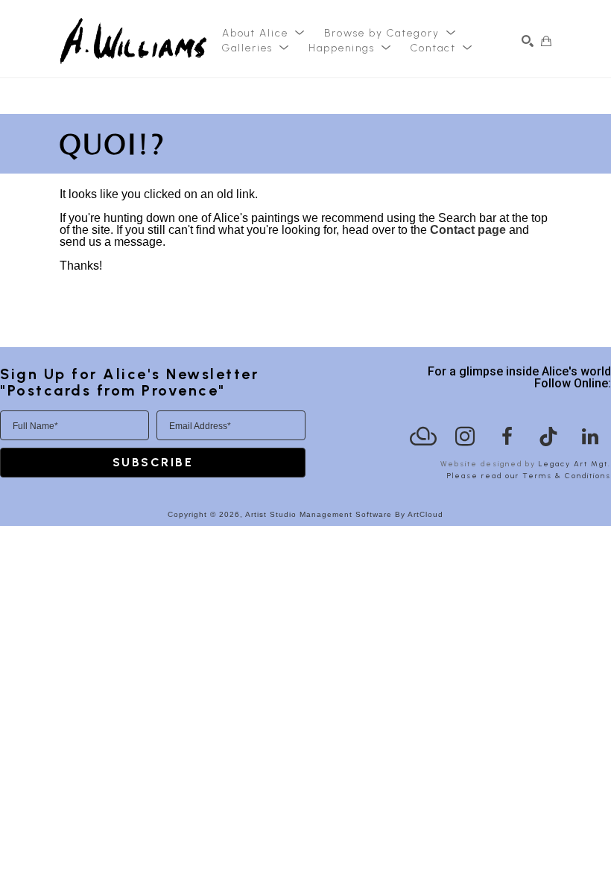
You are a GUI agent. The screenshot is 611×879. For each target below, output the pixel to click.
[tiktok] (548, 436)
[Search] (528, 41)
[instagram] (465, 436)
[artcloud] (423, 436)
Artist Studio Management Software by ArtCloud (344, 514)
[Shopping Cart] (546, 41)
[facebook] (506, 436)
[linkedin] (590, 436)
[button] (264, 33)
